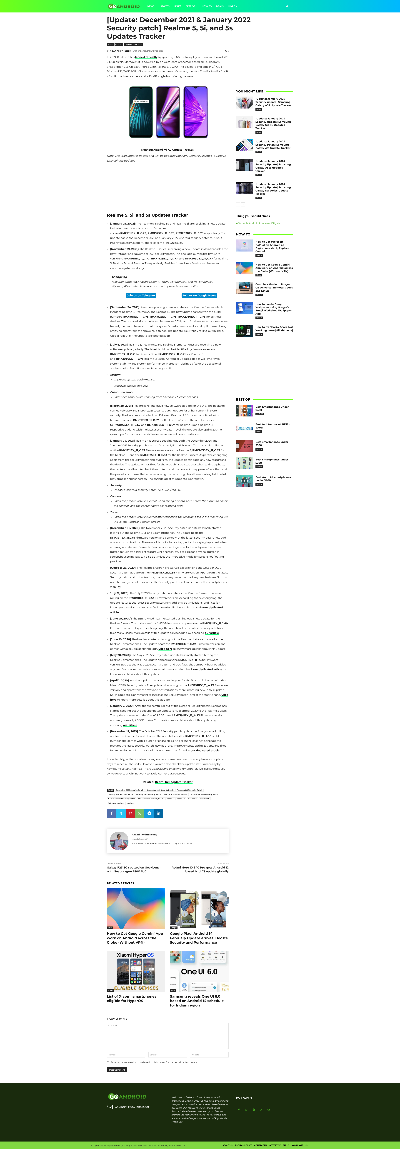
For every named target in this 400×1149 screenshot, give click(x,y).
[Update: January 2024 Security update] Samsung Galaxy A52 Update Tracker (273, 102)
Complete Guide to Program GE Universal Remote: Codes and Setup (274, 287)
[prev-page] (238, 204)
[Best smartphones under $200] (244, 463)
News (110, 45)
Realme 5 (181, 799)
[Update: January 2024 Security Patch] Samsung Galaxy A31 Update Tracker (272, 145)
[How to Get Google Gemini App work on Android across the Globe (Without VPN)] (136, 908)
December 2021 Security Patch (160, 790)
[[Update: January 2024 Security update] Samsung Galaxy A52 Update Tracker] (244, 103)
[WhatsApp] (139, 813)
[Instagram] (246, 1110)
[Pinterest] (130, 813)
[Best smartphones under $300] (244, 446)
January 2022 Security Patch (148, 794)
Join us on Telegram (141, 295)
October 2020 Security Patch (151, 799)
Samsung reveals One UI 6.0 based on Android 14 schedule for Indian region (197, 1000)
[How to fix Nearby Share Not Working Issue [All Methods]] (244, 331)
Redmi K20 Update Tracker (173, 782)
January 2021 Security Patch (120, 794)
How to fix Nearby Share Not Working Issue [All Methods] (274, 329)
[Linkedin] (158, 813)
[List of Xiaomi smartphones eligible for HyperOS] (136, 971)
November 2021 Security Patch (121, 799)
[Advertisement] (167, 186)
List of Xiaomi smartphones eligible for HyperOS (131, 998)
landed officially (146, 57)
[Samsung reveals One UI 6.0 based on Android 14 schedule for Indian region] (199, 971)
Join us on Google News (199, 295)
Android (259, 414)
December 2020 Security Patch (129, 790)
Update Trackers (133, 45)
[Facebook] (111, 813)
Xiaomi (110, 990)
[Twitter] (121, 813)
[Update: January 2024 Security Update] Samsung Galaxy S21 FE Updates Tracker (273, 123)
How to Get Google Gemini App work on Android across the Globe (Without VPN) (135, 938)
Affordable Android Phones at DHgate (258, 223)
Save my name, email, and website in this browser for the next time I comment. (154, 1062)
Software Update (116, 803)
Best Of (259, 449)
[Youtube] (269, 1110)
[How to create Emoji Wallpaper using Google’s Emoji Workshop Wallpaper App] (244, 308)
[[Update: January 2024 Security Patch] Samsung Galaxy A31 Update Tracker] (244, 145)
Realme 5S (204, 799)
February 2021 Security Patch (189, 790)
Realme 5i (192, 799)
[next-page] (243, 204)
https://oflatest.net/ (139, 839)
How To (259, 255)
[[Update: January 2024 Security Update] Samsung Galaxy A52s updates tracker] (244, 165)
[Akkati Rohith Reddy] (119, 841)
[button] (287, 6)
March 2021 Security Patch (175, 794)
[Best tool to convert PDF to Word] (244, 428)
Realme (119, 45)
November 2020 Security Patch (204, 794)
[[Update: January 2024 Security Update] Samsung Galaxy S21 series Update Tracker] (244, 188)
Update (130, 803)
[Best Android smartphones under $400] (244, 481)
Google (174, 928)
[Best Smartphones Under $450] (244, 411)
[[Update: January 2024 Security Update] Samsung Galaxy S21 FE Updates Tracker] (244, 122)
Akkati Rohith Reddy (120, 51)
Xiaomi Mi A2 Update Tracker (173, 149)
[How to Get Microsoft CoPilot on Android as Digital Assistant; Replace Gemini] (244, 245)
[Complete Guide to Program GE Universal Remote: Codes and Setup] (244, 288)
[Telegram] (149, 813)
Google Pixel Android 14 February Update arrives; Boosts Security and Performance (199, 938)
